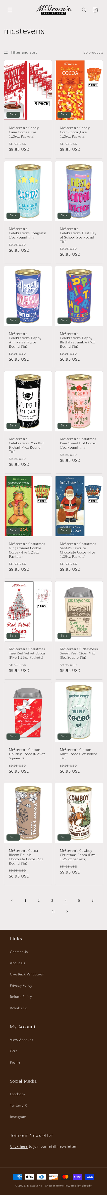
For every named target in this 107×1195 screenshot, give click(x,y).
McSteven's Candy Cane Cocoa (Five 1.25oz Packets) (24, 132)
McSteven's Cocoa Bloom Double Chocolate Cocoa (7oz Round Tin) (26, 857)
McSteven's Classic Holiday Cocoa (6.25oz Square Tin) (27, 754)
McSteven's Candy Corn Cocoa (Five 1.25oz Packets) (75, 132)
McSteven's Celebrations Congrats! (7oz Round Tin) (28, 233)
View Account (21, 1040)
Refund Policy (21, 997)
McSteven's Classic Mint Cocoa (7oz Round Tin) (79, 754)
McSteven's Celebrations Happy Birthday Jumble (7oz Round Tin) (77, 340)
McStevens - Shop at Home (45, 1185)
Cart (13, 1051)
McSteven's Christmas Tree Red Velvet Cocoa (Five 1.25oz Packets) (27, 653)
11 (53, 912)
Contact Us (19, 952)
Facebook (18, 1094)
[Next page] (66, 911)
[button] (9, 9)
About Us (17, 963)
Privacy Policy (21, 986)
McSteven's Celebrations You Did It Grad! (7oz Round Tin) (26, 445)
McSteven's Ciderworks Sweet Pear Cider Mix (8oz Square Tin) (79, 653)
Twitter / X (18, 1106)
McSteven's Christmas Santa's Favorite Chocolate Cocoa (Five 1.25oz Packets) (78, 550)
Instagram (18, 1117)
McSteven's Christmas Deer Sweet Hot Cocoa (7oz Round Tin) (78, 443)
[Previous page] (11, 900)
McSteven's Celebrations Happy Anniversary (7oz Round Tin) (25, 340)
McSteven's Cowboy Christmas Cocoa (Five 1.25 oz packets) (78, 855)
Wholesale (18, 1008)
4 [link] (66, 901)
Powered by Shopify (78, 1185)
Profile (15, 1063)
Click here (19, 1146)
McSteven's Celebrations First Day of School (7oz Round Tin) (78, 235)
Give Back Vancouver (27, 974)
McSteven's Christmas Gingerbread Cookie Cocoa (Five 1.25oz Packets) (27, 550)
